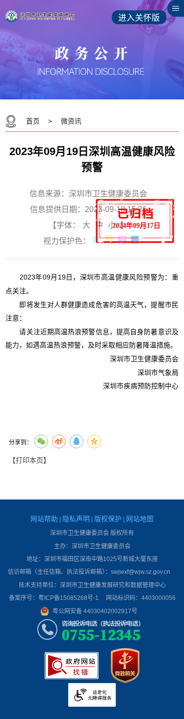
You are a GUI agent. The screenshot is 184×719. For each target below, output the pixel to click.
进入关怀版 (139, 18)
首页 (33, 121)
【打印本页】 (29, 460)
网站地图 (140, 519)
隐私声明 (76, 519)
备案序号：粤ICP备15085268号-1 (54, 597)
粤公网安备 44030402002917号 (95, 611)
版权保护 (108, 519)
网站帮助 (44, 519)
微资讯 (71, 121)
